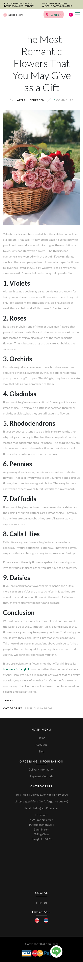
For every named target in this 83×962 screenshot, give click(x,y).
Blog (41, 751)
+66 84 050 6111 (32, 794)
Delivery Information (41, 769)
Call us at (56, 3)
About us (41, 744)
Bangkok (55, 14)
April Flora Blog (38, 708)
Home (41, 737)
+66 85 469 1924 (57, 794)
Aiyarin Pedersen (31, 100)
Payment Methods (41, 776)
